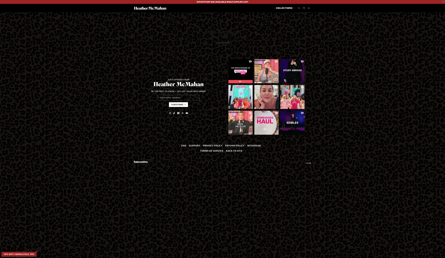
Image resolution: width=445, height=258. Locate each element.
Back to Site (234, 150)
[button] (284, 8)
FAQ (183, 145)
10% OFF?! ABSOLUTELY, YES (19, 254)
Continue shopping (222, 42)
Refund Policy (235, 145)
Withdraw (254, 145)
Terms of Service (211, 150)
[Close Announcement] (443, 1)
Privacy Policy (212, 145)
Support (194, 145)
